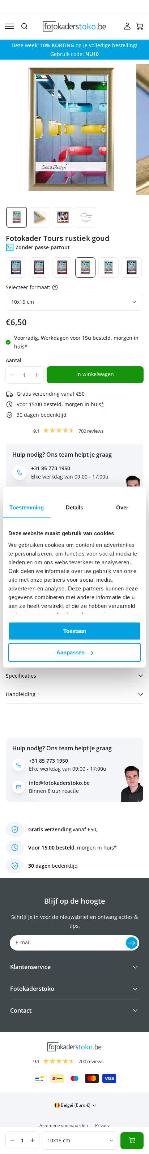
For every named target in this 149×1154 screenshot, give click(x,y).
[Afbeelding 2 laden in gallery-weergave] (40, 217)
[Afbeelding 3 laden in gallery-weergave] (63, 217)
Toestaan (74, 631)
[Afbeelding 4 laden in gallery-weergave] (86, 217)
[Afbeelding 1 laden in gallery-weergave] (17, 217)
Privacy (102, 1125)
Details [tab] (75, 507)
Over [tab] (122, 507)
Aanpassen (70, 652)
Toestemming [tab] (26, 507)
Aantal (13, 360)
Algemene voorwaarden (63, 1125)
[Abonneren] (131, 943)
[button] (9, 26)
